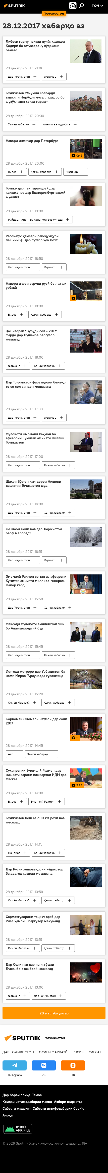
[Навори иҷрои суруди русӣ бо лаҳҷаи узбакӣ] (86, 291)
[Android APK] (18, 1129)
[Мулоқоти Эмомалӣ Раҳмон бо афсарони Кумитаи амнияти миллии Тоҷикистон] (86, 442)
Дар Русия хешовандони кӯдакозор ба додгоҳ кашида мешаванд (34, 871)
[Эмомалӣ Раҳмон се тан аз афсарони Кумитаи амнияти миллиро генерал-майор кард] (86, 584)
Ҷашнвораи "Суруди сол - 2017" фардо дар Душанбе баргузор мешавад (32, 335)
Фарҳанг (14, 366)
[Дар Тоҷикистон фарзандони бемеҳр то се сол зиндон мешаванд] (86, 392)
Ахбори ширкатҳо (68, 1101)
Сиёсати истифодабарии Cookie (58, 1108)
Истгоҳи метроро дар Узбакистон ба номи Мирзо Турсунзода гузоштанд (35, 673)
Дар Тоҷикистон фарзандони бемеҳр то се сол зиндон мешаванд (36, 384)
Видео (12, 172)
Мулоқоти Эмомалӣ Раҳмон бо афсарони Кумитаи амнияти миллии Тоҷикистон (35, 438)
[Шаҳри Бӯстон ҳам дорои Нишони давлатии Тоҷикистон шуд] (86, 489)
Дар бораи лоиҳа (16, 1095)
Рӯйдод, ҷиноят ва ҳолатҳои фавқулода (35, 219)
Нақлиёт (14, 853)
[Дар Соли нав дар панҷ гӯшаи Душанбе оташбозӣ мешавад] (86, 972)
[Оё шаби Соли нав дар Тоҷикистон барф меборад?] (86, 537)
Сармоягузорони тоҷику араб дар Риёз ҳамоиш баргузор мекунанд (33, 919)
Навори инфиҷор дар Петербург (32, 141)
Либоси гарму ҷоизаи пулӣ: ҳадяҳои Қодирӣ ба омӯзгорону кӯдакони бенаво (35, 45)
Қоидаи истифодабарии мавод (27, 1101)
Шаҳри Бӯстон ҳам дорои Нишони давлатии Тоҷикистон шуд (33, 483)
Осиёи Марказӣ (19, 702)
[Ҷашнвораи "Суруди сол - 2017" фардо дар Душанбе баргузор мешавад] (86, 341)
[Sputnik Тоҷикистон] (15, 7)
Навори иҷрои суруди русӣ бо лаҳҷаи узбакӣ (36, 285)
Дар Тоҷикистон (19, 76)
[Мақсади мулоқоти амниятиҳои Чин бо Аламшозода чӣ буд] (86, 632)
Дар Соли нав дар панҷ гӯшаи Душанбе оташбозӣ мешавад (30, 966)
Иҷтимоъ (50, 76)
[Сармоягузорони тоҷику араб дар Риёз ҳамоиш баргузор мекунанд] (86, 925)
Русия (78, 1052)
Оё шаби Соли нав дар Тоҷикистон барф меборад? (34, 531)
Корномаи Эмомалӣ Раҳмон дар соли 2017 (36, 721)
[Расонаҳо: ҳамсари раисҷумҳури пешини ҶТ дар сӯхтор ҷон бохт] (86, 244)
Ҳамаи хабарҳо (18, 124)
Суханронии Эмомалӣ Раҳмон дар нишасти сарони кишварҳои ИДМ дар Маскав (36, 774)
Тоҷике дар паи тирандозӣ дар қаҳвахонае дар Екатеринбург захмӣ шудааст (35, 192)
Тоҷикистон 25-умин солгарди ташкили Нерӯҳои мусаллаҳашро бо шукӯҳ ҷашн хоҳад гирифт (35, 97)
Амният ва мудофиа (56, 124)
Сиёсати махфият (17, 1108)
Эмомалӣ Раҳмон (43, 801)
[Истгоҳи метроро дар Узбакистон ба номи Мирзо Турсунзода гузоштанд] (86, 679)
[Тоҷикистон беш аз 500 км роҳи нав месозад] (86, 828)
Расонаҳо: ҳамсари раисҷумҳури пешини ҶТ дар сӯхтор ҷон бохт (32, 238)
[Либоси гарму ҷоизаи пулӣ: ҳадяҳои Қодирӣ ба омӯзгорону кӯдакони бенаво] (86, 51)
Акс (10, 754)
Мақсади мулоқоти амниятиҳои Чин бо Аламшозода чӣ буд (35, 626)
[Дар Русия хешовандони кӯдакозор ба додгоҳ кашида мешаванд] (86, 877)
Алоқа (8, 1115)
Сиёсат (95, 1052)
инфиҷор (72, 172)
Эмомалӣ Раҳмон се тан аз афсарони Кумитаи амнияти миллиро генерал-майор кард (36, 580)
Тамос (37, 1095)
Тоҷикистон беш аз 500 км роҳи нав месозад (35, 820)
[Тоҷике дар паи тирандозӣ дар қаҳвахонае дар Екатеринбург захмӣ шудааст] (86, 196)
